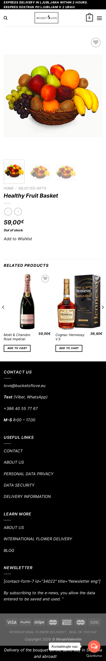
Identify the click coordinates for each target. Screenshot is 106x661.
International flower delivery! (37, 632)
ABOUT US (14, 462)
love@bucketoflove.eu (24, 385)
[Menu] (99, 18)
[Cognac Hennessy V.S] (78, 301)
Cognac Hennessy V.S (70, 337)
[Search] (5, 18)
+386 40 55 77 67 (21, 408)
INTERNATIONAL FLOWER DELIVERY (38, 538)
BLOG (9, 550)
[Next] (94, 96)
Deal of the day (83, 632)
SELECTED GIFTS (32, 188)
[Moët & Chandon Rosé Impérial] (27, 301)
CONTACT (13, 450)
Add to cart (17, 348)
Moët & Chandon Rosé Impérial (17, 337)
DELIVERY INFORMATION (27, 496)
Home (9, 188)
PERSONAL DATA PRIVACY (28, 473)
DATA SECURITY (19, 485)
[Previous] (11, 96)
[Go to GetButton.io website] (94, 656)
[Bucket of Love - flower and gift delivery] (46, 18)
